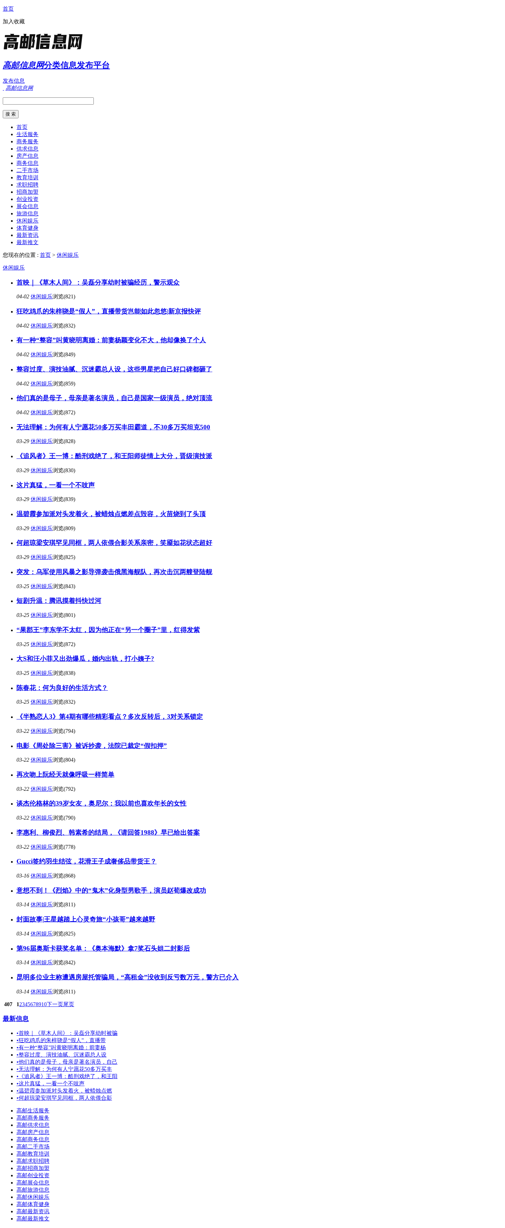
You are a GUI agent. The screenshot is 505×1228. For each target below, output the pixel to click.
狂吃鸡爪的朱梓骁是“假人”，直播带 (61, 1040)
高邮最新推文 (32, 1218)
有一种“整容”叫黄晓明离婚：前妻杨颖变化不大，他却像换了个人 (111, 340)
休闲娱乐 (27, 221)
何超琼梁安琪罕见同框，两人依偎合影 (64, 1098)
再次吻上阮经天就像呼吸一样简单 (65, 774)
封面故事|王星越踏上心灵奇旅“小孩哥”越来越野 (85, 919)
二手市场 (27, 170)
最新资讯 (27, 235)
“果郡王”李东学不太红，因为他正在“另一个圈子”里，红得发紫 (108, 629)
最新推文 (27, 242)
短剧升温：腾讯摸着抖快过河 (58, 600)
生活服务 (27, 134)
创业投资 (27, 199)
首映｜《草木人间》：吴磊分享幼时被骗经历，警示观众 (98, 282)
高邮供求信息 (32, 1125)
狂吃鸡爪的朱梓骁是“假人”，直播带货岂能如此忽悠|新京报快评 (108, 311)
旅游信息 (27, 213)
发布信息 (14, 81)
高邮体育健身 (32, 1204)
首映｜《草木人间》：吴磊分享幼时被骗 (66, 1033)
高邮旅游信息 (32, 1190)
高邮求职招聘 (32, 1161)
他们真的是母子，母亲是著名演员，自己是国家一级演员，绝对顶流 (114, 398)
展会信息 (27, 206)
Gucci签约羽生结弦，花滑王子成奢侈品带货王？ (86, 861)
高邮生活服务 (32, 1110)
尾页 (68, 1004)
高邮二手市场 (32, 1146)
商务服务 (27, 141)
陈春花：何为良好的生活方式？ (62, 687)
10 (44, 1004)
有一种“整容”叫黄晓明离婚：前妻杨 (61, 1047)
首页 (8, 9)
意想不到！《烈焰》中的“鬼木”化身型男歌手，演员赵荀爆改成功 (111, 890)
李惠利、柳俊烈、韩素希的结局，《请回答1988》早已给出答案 (108, 832)
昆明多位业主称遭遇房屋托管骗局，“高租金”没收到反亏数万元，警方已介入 (127, 977)
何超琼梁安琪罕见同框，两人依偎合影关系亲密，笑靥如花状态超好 (114, 542)
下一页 (55, 1004)
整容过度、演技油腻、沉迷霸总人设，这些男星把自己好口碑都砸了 (114, 369)
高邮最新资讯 (32, 1211)
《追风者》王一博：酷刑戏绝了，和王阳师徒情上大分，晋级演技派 (114, 456)
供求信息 (27, 149)
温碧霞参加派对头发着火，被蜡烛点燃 (64, 1091)
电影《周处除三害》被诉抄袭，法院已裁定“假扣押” (91, 745)
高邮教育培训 (32, 1154)
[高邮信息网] (46, 49)
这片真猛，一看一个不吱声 (55, 485)
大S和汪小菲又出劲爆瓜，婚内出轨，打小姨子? (85, 658)
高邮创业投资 (32, 1175)
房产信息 (27, 156)
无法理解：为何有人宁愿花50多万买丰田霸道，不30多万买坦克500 (113, 427)
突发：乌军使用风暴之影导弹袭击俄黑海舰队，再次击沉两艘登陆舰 (114, 571)
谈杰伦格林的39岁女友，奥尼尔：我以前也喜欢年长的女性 (101, 803)
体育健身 (27, 228)
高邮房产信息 (32, 1132)
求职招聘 (27, 185)
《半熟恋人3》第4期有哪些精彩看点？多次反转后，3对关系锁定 (109, 716)
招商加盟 (27, 192)
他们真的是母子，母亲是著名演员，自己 (66, 1062)
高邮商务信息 (32, 1139)
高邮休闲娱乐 (32, 1197)
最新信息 (16, 1018)
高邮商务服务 (32, 1118)
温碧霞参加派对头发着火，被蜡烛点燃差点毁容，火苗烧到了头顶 (111, 513)
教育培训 (27, 177)
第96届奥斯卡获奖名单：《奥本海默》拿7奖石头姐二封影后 (103, 948)
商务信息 (27, 163)
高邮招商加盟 (32, 1168)
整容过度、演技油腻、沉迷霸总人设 (61, 1055)
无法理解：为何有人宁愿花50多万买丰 (64, 1069)
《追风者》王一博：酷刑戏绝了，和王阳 (66, 1076)
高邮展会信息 (32, 1182)
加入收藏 (14, 21)
